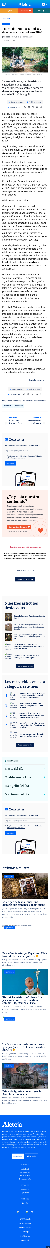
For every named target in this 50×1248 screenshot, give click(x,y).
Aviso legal (25, 1232)
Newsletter (25, 1189)
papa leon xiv (9, 928)
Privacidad (25, 1240)
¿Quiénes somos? (25, 1227)
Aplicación (25, 1193)
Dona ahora (24, 10)
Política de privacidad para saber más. (24, 457)
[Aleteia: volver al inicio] (25, 4)
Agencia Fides (27, 37)
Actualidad (6, 18)
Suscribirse (17, 1156)
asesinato (7, 405)
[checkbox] (5, 456)
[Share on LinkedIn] (29, 107)
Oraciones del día (17, 794)
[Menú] (9, 4)
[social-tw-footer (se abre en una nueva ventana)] (27, 1212)
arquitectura (9, 1066)
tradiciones (9, 876)
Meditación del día (18, 777)
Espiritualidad (25, 1172)
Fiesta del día (14, 769)
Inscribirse (10, 463)
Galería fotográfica (36, 380)
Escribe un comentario (25, 579)
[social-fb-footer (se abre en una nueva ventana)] (23, 1212)
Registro (9, 10)
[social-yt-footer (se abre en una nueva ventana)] (18, 1212)
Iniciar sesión (31, 1156)
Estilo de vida (25, 1176)
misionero (19, 405)
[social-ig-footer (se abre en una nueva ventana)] (32, 1212)
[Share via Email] (37, 107)
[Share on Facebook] (25, 107)
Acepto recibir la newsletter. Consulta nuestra (24, 457)
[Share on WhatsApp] (41, 107)
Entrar (32, 570)
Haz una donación (25, 1223)
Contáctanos (25, 1236)
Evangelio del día (17, 786)
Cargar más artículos (25, 666)
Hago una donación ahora (18, 527)
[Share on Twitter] (33, 107)
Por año (25, 1203)
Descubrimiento (25, 1179)
